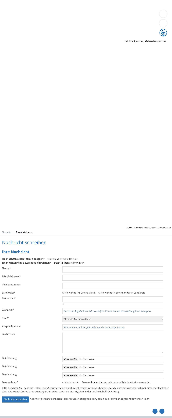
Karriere (4, 27)
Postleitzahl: (9, 298)
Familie (60, 4)
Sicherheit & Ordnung (104, 4)
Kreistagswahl (60, 24)
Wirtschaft (122, 4)
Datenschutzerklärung (94, 382)
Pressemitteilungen (18, 37)
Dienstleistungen (9, 1)
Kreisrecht (46, 24)
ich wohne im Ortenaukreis (80, 292)
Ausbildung (49, 30)
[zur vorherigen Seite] (155, 411)
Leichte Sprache (134, 41)
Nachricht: (8, 334)
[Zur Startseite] (22, 67)
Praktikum (72, 30)
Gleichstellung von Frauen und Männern (30, 18)
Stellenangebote (16, 30)
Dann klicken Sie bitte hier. (69, 262)
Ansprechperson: (11, 326)
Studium (61, 30)
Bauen (10, 4)
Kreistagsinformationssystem (23, 24)
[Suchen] (163, 23)
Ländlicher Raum (101, 14)
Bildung (70, 14)
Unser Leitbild (107, 30)
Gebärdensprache (155, 41)
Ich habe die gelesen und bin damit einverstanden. (108, 382)
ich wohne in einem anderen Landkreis (123, 292)
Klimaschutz (118, 14)
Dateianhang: (9, 358)
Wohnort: (8, 310)
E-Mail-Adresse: (11, 276)
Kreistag (4, 21)
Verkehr (50, 4)
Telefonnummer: (11, 284)
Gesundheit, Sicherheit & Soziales (46, 14)
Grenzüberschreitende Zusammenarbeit (76, 18)
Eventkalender (34, 30)
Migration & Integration (78, 4)
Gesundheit (135, 4)
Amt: (5, 318)
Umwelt (147, 4)
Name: (6, 268)
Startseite (6, 232)
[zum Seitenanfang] (161, 411)
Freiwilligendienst (89, 30)
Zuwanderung (83, 14)
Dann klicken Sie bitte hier (62, 259)
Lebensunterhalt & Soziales (30, 4)
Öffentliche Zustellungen (43, 37)
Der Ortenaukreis (17, 14)
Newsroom (6, 34)
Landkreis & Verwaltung (13, 11)
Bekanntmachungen (149, 14)
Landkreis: (8, 292)
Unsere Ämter (8, 8)
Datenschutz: (10, 382)
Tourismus (132, 14)
